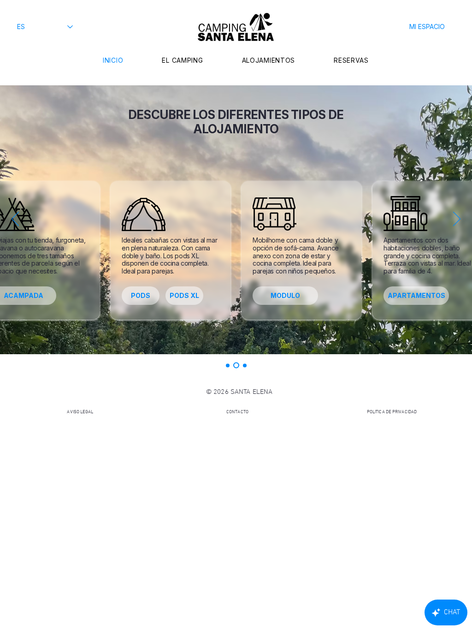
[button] (427, 27)
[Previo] (15, 219)
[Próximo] (456, 219)
